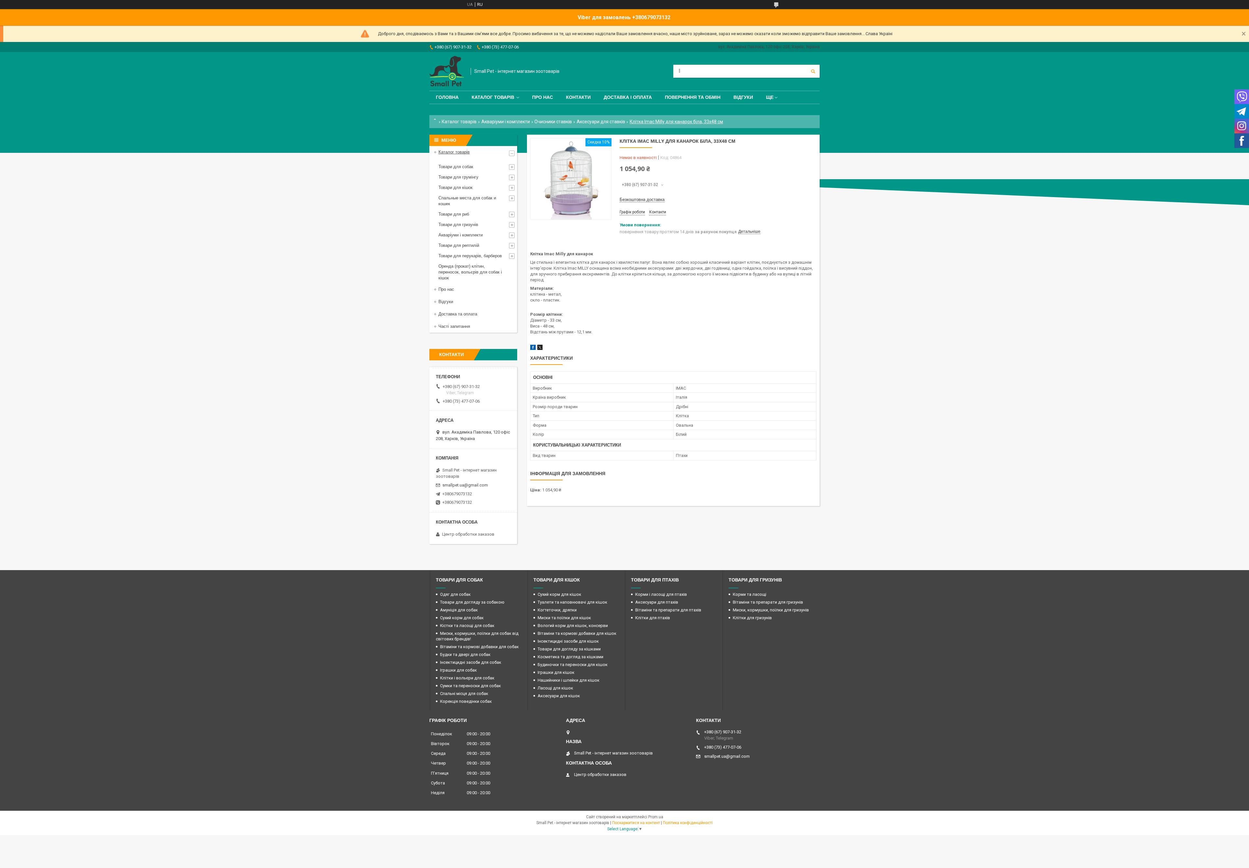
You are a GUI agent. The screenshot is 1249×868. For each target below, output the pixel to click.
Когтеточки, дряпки (557, 610)
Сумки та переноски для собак (470, 685)
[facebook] (533, 348)
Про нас (542, 97)
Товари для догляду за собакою (472, 602)
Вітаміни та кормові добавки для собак (479, 646)
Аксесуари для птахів (656, 602)
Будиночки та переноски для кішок (573, 664)
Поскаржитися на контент (636, 823)
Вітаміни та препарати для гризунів (768, 602)
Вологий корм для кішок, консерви (573, 625)
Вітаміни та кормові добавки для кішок (577, 633)
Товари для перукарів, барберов (470, 255)
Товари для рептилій (458, 245)
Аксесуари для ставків (601, 121)
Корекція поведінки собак (466, 701)
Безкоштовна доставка (642, 199)
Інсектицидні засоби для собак (470, 662)
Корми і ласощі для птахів (661, 594)
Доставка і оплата (628, 97)
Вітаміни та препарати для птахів (668, 610)
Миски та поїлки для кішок (564, 617)
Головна (447, 97)
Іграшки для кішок (556, 672)
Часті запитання (454, 326)
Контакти (578, 97)
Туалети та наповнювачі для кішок (572, 602)
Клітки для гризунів (752, 617)
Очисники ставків (553, 121)
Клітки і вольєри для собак (467, 677)
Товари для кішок (455, 187)
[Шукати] (813, 71)
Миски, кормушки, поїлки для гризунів (771, 610)
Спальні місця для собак (464, 693)
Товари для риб (453, 214)
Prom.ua (655, 817)
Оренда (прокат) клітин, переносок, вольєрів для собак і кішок (470, 272)
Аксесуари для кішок (559, 695)
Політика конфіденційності (688, 823)
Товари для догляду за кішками (569, 649)
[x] (540, 348)
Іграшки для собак (458, 670)
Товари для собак (455, 166)
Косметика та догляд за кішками (570, 656)
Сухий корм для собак (462, 617)
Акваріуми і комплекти (505, 121)
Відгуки (743, 97)
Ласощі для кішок (555, 688)
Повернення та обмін (692, 97)
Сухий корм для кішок (559, 594)
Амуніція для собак (459, 610)
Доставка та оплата (457, 314)
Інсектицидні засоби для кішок (568, 641)
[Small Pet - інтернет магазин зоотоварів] (446, 71)
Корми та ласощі (749, 594)
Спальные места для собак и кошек (467, 200)
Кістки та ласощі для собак (467, 625)
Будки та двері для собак (465, 654)
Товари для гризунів (458, 224)
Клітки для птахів (652, 617)
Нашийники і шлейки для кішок (568, 680)
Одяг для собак (455, 594)
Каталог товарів (493, 97)
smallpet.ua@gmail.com (465, 485)
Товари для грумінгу (458, 177)
